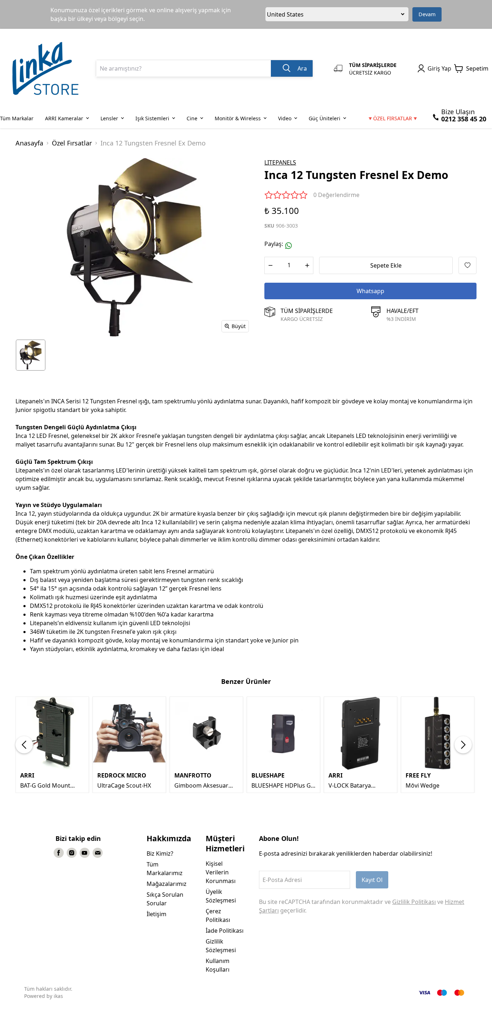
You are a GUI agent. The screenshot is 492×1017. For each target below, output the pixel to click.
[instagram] (72, 853)
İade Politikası (224, 931)
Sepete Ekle (386, 265)
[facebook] (59, 853)
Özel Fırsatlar (72, 143)
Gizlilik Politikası (414, 902)
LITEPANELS (280, 162)
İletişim (156, 914)
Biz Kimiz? (160, 853)
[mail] (98, 853)
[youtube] (85, 853)
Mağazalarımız (167, 884)
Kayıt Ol (372, 880)
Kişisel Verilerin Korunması (221, 872)
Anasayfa (29, 143)
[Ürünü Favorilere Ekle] (468, 265)
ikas (58, 996)
